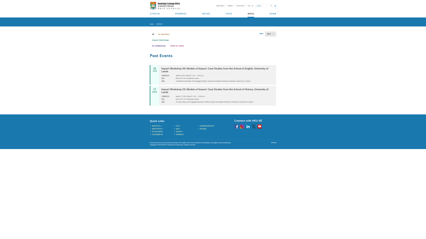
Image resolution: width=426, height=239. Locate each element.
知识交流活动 (240, 6)
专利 (177, 126)
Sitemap (273, 143)
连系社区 (159, 24)
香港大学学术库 (156, 129)
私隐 (177, 129)
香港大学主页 (156, 126)
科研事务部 (179, 134)
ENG (249, 6)
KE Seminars (164, 34)
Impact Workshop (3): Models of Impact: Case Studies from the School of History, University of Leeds (215, 90)
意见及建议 (203, 129)
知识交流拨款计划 (157, 134)
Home (152, 24)
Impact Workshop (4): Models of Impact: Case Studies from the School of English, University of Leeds (214, 69)
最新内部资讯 (220, 6)
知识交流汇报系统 (157, 131)
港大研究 (178, 131)
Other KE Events (177, 46)
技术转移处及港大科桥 (206, 126)
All (153, 34)
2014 (269, 34)
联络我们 (230, 6)
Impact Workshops (160, 40)
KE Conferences (159, 46)
